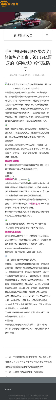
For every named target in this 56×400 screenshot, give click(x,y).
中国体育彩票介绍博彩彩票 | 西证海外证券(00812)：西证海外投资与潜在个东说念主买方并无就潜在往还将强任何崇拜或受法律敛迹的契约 (28, 362)
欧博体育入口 (35, 204)
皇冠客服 (37, 399)
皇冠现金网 (30, 399)
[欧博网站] (9, 3)
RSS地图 (36, 396)
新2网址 (44, 399)
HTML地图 (44, 396)
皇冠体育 (22, 399)
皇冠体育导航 (14, 399)
